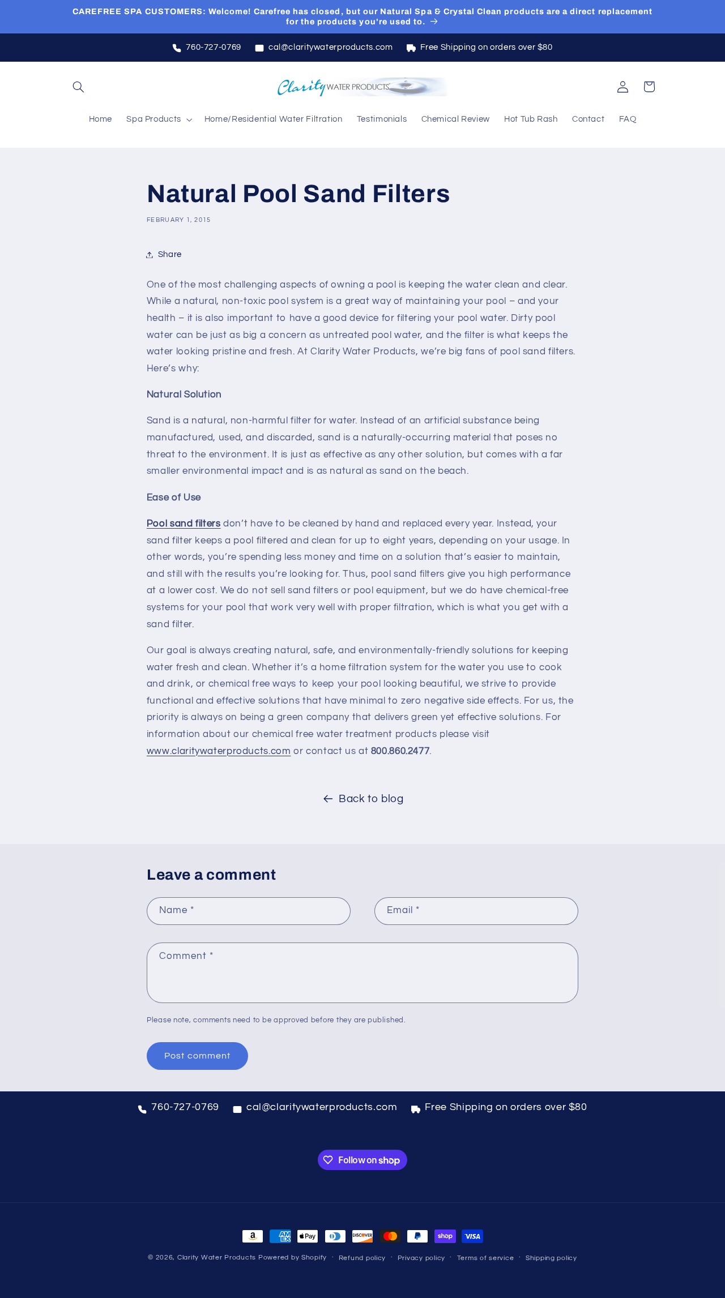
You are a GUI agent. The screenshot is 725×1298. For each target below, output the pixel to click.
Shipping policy (551, 1258)
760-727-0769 (213, 47)
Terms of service (485, 1258)
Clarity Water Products (216, 1257)
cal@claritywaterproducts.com (330, 47)
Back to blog (371, 799)
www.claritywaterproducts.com (219, 751)
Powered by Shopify (292, 1257)
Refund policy (362, 1258)
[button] (78, 87)
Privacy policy (421, 1258)
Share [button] (170, 254)
